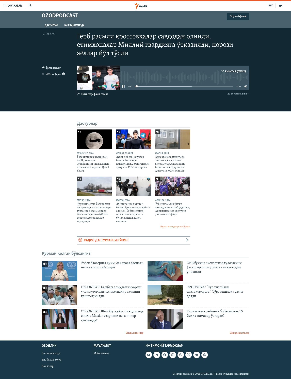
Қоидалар (48, 366)
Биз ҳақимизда (74, 25)
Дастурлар (51, 25)
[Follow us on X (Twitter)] (188, 355)
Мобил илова (101, 353)
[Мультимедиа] (281, 5)
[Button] (51, 69)
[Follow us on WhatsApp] (180, 355)
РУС (270, 5)
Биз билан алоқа (51, 360)
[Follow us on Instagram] (172, 355)
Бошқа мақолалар (239, 333)
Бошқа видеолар (134, 333)
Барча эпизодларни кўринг (175, 226)
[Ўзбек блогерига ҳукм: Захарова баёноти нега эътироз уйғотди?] (59, 271)
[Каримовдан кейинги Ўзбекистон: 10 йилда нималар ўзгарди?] (165, 319)
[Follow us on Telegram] (156, 355)
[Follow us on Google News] (196, 355)
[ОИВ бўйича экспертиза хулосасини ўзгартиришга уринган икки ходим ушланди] (165, 271)
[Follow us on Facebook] (164, 355)
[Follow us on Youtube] (149, 355)
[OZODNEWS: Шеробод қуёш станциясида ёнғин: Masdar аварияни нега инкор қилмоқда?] (59, 319)
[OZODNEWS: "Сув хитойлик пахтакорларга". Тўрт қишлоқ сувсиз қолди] (165, 295)
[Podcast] (204, 355)
